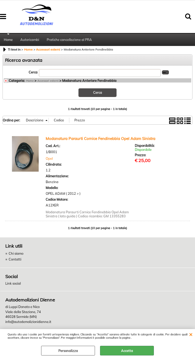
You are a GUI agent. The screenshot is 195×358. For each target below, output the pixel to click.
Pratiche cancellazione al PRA (69, 40)
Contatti (15, 259)
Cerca (33, 72)
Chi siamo (16, 253)
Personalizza (68, 351)
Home (8, 40)
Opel (49, 158)
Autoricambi (29, 40)
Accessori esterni (48, 81)
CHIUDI (190, 334)
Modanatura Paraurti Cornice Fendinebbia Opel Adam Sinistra (100, 138)
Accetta (127, 351)
